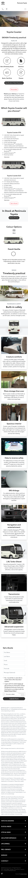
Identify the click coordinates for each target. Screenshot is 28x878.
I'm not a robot (10, 694)
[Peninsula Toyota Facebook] (2, 873)
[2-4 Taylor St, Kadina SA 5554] (6, 9)
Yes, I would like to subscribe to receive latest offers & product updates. (13, 679)
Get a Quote (14, 203)
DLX (14, 233)
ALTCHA (22, 694)
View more (6, 157)
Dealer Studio (24, 873)
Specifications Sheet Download (14, 83)
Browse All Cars (14, 218)
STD (14, 230)
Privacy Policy (17, 869)
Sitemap (12, 869)
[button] (25, 9)
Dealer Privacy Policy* (10, 691)
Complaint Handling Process (9, 870)
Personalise (14, 89)
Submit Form (14, 699)
